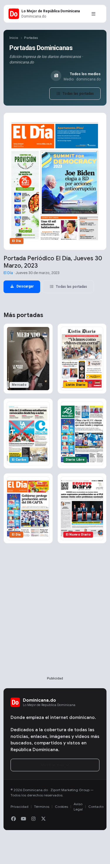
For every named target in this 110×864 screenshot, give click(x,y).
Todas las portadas (78, 94)
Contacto (96, 806)
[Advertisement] (55, 619)
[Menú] (93, 14)
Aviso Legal (78, 806)
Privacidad (19, 806)
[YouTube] (23, 818)
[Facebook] (13, 818)
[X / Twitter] (43, 818)
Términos (41, 806)
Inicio (13, 38)
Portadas (31, 38)
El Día (8, 273)
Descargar (25, 286)
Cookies (61, 806)
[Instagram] (33, 818)
